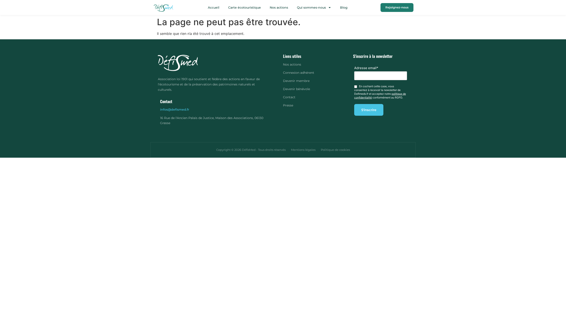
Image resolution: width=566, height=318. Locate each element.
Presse (288, 105)
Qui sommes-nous (311, 7)
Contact (289, 97)
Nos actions (279, 7)
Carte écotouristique (244, 7)
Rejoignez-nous (397, 7)
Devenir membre (296, 81)
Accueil (213, 7)
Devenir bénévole (296, 89)
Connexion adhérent (298, 73)
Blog (344, 7)
